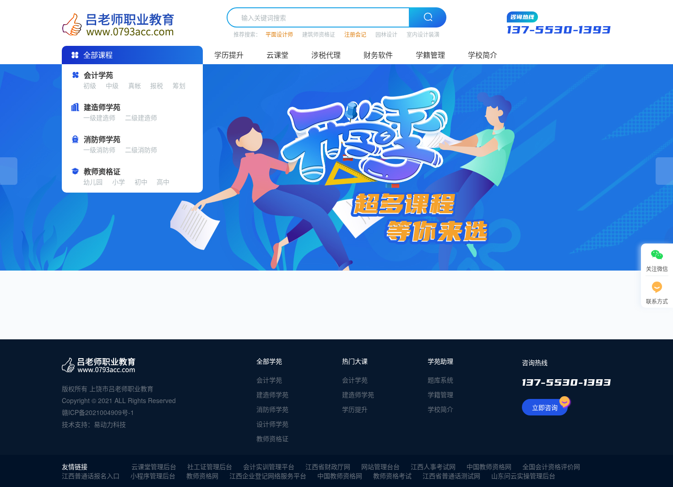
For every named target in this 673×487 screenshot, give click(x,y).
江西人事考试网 (433, 466)
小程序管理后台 (152, 475)
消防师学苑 (272, 409)
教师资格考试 (392, 475)
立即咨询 (545, 407)
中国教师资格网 (489, 466)
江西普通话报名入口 (90, 475)
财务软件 (378, 55)
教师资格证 (272, 438)
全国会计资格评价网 (551, 466)
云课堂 (277, 55)
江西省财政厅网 (327, 466)
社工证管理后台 (209, 466)
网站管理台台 (380, 466)
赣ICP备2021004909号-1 (98, 412)
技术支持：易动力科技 (94, 424)
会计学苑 (269, 379)
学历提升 (229, 55)
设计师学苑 (272, 423)
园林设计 (386, 34)
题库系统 (440, 379)
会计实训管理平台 (268, 466)
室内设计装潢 (423, 34)
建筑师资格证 (318, 34)
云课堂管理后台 (153, 466)
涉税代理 (326, 55)
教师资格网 (202, 475)
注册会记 (355, 34)
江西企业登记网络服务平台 (267, 475)
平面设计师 (279, 34)
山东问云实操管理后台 (523, 475)
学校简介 (482, 55)
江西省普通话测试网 (451, 475)
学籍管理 (430, 55)
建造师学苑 (272, 394)
